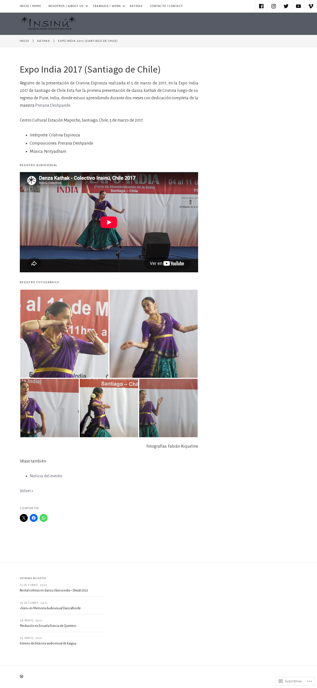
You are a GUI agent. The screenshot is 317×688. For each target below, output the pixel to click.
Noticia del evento (46, 476)
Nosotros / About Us (64, 5)
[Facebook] (261, 6)
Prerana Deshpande (52, 105)
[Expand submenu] (86, 6)
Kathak (136, 6)
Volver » (26, 491)
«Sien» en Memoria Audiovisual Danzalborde (50, 608)
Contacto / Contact (166, 6)
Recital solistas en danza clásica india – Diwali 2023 (54, 590)
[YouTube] (298, 6)
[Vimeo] (311, 6)
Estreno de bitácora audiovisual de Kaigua (48, 643)
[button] (64, 333)
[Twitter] (286, 6)
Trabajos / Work (105, 5)
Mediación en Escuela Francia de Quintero (48, 626)
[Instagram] (273, 6)
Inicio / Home (30, 6)
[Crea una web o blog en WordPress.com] (21, 677)
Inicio (24, 41)
